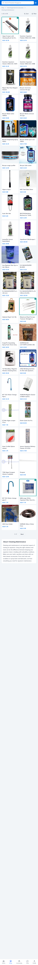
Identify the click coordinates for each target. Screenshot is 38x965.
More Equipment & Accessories (15, 7)
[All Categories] (36, 3)
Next (22, 534)
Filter (35, 14)
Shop (2, 7)
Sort (27, 14)
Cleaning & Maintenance (7, 10)
